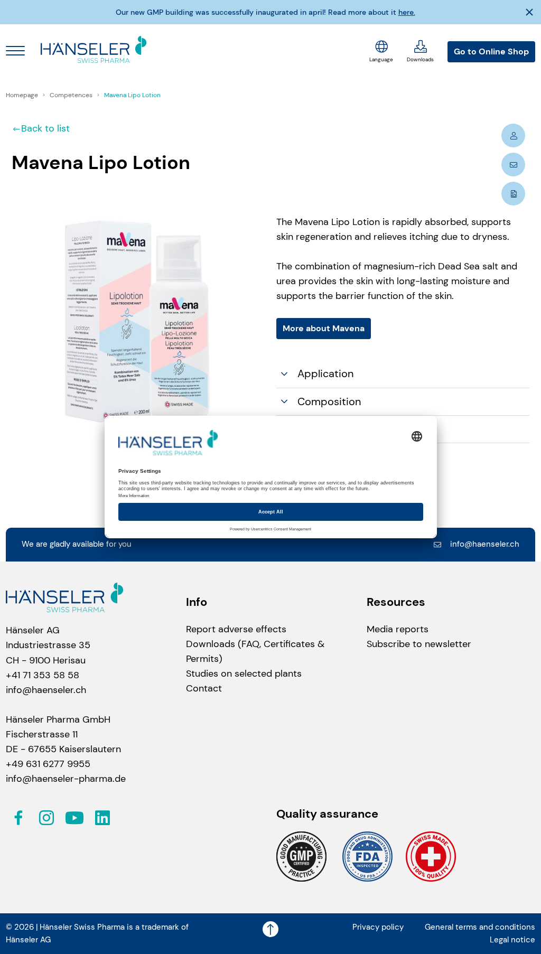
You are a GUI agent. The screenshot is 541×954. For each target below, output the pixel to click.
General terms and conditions (480, 927)
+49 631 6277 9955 (48, 763)
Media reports (397, 629)
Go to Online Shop (491, 51)
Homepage (23, 95)
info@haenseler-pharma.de (66, 778)
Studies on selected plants (244, 673)
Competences (72, 95)
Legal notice (512, 939)
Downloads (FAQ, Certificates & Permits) (255, 651)
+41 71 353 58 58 (42, 675)
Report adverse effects (236, 629)
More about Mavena (324, 328)
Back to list (45, 128)
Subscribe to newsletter (419, 644)
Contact (204, 688)
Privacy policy (378, 927)
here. (406, 12)
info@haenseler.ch (484, 544)
